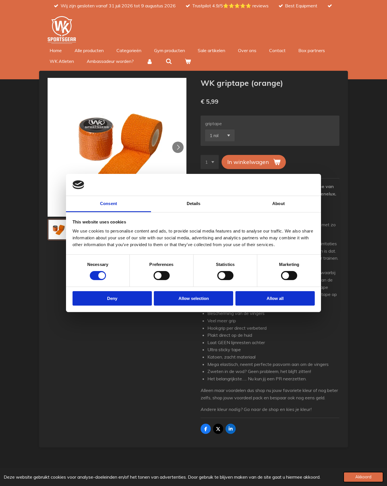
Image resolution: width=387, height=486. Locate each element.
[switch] (162, 275)
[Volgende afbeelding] (178, 147)
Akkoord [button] (363, 476)
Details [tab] (194, 203)
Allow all (275, 298)
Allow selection (193, 298)
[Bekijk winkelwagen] (188, 61)
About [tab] (278, 203)
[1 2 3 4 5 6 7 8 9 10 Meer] (210, 162)
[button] (58, 229)
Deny (112, 298)
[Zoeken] (168, 61)
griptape (213, 123)
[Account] (149, 61)
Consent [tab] (108, 203)
